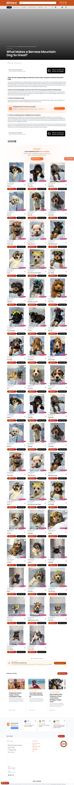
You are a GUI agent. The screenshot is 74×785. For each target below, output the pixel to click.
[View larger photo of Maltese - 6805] (25, 193)
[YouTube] (11, 775)
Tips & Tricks (14, 46)
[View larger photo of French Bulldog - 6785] (45, 222)
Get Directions (12, 752)
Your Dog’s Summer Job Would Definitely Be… (36, 695)
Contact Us (34, 748)
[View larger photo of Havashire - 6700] (66, 540)
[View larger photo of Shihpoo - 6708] (45, 540)
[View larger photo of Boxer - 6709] (25, 569)
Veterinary (57, 692)
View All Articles (62, 673)
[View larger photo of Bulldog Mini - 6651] (45, 627)
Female (10, 184)
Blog (45, 7)
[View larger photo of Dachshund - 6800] (66, 193)
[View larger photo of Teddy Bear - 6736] (45, 511)
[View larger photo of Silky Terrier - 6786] (66, 251)
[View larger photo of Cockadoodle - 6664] (66, 569)
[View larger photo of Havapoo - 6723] (25, 540)
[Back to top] (66, 736)
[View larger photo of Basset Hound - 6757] (66, 338)
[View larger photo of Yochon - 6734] (25, 511)
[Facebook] (9, 775)
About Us (34, 745)
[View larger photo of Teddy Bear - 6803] (45, 164)
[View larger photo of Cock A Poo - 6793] (66, 280)
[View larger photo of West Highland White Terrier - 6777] (45, 251)
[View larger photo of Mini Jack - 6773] (66, 309)
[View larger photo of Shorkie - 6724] (66, 511)
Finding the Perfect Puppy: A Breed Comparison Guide (15, 695)
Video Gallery (23, 7)
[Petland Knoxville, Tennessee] (12, 3)
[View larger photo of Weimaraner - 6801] (66, 164)
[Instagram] (13, 775)
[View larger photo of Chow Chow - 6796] (25, 222)
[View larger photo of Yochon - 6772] (45, 309)
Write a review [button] (14, 728)
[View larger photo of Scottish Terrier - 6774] (25, 309)
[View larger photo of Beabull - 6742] (66, 366)
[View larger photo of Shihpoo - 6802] (25, 164)
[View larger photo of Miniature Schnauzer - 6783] (45, 280)
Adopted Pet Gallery (32, 7)
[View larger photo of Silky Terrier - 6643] (25, 627)
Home (8, 46)
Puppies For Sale (16, 7)
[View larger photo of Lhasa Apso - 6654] (25, 598)
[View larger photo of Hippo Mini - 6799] (45, 193)
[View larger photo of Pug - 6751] (25, 366)
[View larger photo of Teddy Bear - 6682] (45, 569)
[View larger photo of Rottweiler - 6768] (25, 338)
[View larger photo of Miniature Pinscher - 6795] (66, 222)
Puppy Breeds (40, 7)
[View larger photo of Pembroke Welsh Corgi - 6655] (45, 598)
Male (30, 184)
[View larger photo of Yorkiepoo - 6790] (25, 280)
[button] (22, 726)
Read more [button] (55, 730)
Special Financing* (36, 743)
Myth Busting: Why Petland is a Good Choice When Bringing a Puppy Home (56, 698)
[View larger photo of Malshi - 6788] (25, 251)
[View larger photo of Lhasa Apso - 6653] (66, 598)
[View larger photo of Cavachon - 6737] (45, 366)
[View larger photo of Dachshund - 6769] (45, 338)
